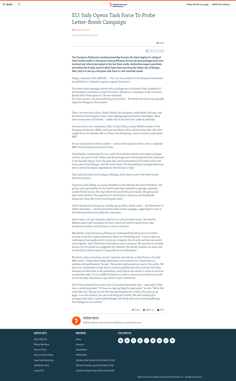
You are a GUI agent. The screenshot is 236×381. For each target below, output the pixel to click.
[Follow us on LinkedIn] (159, 340)
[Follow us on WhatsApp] (166, 340)
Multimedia (81, 355)
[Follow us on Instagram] (133, 340)
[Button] (160, 43)
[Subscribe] (172, 340)
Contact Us (39, 371)
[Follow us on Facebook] (153, 340)
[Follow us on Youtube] (120, 340)
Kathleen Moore (82, 30)
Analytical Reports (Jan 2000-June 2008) (95, 371)
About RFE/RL (40, 339)
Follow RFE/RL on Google (198, 5)
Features (80, 345)
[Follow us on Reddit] (127, 340)
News (78, 339)
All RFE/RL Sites (41, 365)
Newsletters (81, 350)
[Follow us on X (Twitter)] (146, 340)
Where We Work (41, 345)
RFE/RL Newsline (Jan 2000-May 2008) (95, 365)
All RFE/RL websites (221, 5)
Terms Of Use (40, 350)
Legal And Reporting (43, 360)
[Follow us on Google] (140, 340)
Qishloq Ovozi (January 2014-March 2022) (95, 360)
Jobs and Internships (43, 355)
